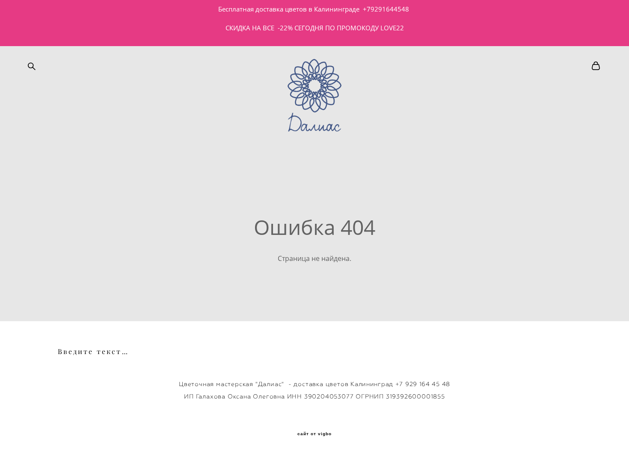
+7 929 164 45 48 (422, 384)
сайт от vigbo (314, 434)
